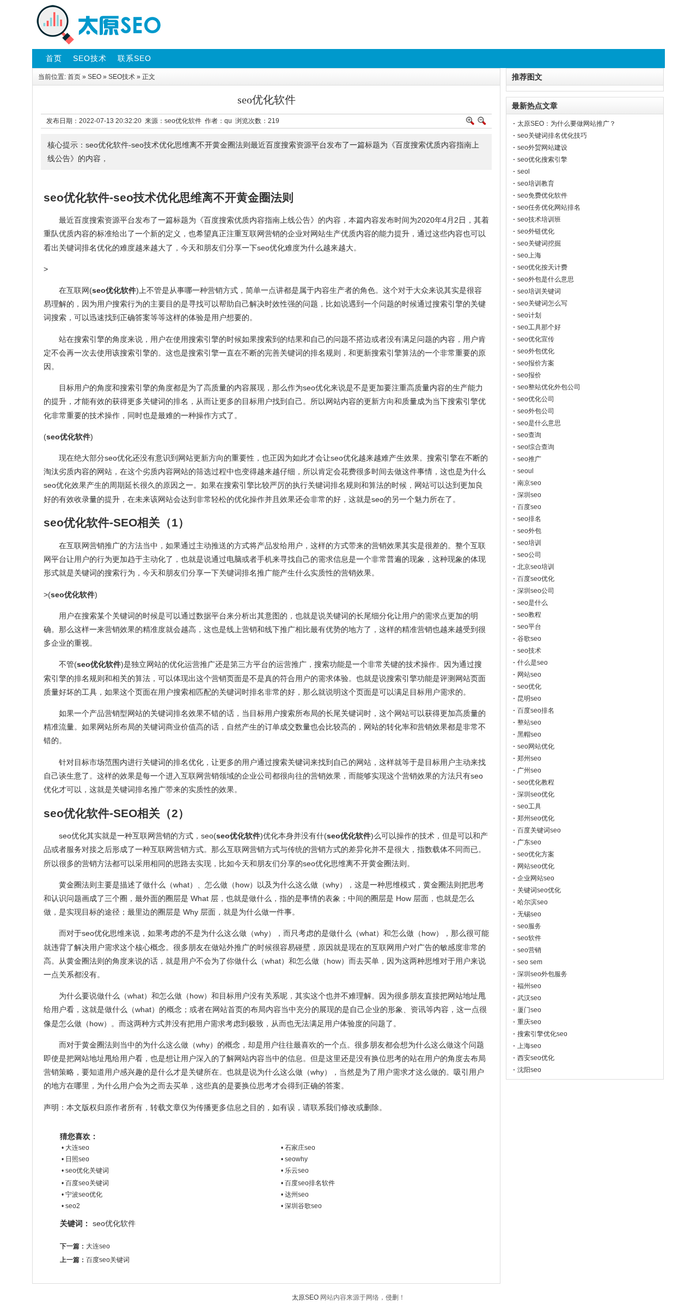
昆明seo (529, 698)
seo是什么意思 (539, 423)
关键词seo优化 (539, 890)
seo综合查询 (535, 447)
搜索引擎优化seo (542, 1034)
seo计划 (529, 315)
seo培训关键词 (539, 291)
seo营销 (529, 950)
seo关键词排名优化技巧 (552, 135)
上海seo (529, 1046)
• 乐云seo (295, 1170)
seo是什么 (532, 603)
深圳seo (529, 495)
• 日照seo (75, 1159)
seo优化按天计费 (542, 267)
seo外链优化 (535, 231)
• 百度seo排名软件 (308, 1183)
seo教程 (529, 614)
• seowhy (294, 1159)
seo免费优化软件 (542, 195)
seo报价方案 (535, 363)
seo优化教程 (535, 782)
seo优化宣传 (535, 339)
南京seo (529, 483)
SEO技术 (121, 77)
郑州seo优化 (535, 818)
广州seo (529, 770)
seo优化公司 (535, 399)
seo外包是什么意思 (545, 279)
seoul (525, 471)
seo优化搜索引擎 (542, 159)
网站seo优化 (535, 866)
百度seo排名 (535, 710)
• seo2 (71, 1206)
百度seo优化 (535, 579)
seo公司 (529, 555)
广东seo (529, 842)
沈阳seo (529, 1070)
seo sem (529, 962)
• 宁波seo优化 (82, 1194)
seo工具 (529, 806)
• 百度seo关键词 (85, 1183)
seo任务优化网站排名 (548, 207)
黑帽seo (529, 734)
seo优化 (529, 686)
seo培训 (529, 543)
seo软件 (529, 938)
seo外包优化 (535, 351)
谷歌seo (529, 638)
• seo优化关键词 (85, 1170)
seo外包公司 (535, 411)
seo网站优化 (535, 746)
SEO (94, 77)
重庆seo (529, 1022)
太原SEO (305, 1297)
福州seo (529, 986)
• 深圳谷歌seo (301, 1206)
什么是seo (532, 662)
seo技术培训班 (539, 219)
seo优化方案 (535, 854)
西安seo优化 (535, 1058)
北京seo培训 (535, 567)
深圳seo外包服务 (542, 974)
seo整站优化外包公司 (548, 387)
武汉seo (529, 998)
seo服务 (529, 926)
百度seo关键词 (108, 1260)
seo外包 (529, 531)
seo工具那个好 (539, 327)
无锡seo (529, 914)
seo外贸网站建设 (542, 147)
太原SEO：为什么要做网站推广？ (566, 123)
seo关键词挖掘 (539, 243)
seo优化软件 (114, 1223)
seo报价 (529, 375)
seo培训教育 (535, 183)
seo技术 (529, 650)
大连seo (98, 1246)
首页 (74, 77)
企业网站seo (535, 878)
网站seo (529, 674)
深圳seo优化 (535, 794)
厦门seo (529, 1010)
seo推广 (529, 459)
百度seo (529, 507)
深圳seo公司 (535, 591)
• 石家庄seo (298, 1147)
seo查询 (529, 435)
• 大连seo (75, 1147)
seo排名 (529, 519)
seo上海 (529, 255)
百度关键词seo (539, 830)
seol (523, 171)
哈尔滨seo (532, 902)
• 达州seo (295, 1194)
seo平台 (529, 626)
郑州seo (529, 758)
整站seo (529, 722)
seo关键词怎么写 (542, 303)
